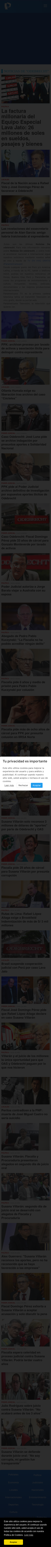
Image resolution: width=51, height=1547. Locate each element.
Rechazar (23, 785)
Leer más (9, 785)
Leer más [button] (28, 1535)
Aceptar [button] (13, 1542)
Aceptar (37, 785)
